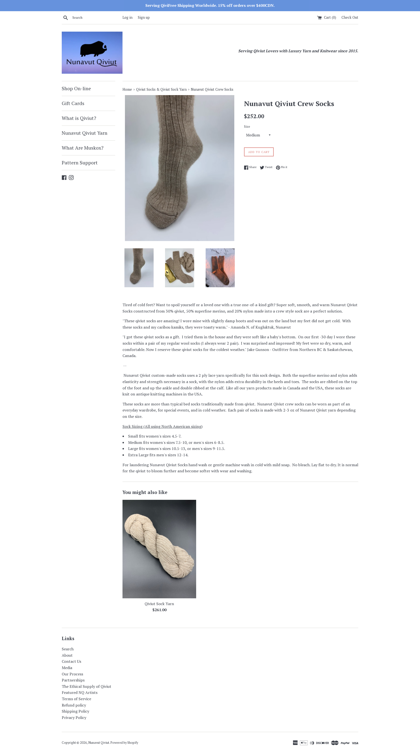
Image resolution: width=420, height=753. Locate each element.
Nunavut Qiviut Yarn (84, 133)
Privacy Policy (74, 717)
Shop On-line (76, 88)
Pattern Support (80, 162)
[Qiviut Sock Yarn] (159, 549)
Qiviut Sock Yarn (159, 603)
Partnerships (73, 680)
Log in (127, 17)
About (67, 655)
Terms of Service (76, 698)
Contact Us (71, 661)
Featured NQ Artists (79, 692)
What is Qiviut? (79, 118)
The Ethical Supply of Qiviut (86, 686)
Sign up (144, 17)
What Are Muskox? (83, 147)
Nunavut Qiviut (98, 743)
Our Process (72, 674)
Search (68, 649)
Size (247, 127)
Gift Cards (73, 103)
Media (67, 667)
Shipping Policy (75, 711)
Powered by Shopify (124, 743)
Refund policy (74, 705)
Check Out (349, 17)
